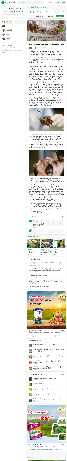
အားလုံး (62, 374)
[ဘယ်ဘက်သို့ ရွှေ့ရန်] (29, 16)
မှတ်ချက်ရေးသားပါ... (38, 231)
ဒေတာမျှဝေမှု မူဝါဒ (17, 50)
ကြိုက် (34, 227)
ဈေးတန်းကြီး (9, 30)
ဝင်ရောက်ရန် (14, 16)
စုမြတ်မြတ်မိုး (35, 48)
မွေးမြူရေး (56, 12)
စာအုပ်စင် (8, 34)
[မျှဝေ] (62, 216)
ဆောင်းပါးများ (9, 22)
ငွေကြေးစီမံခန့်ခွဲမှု (40, 16)
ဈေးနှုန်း (8, 38)
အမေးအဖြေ (9, 26)
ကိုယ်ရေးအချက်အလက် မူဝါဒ (8, 48)
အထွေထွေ (43, 7)
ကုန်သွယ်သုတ (50, 16)
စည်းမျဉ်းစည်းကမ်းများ (7, 50)
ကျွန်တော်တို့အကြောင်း (7, 45)
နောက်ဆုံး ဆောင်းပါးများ (35, 12)
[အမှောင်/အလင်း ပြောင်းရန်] (46, 2)
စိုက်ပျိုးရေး (48, 12)
